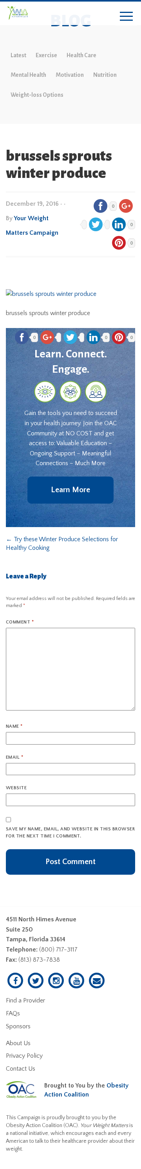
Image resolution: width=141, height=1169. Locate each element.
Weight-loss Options (37, 95)
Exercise (46, 55)
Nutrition (105, 75)
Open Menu (126, 16)
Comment (20, 622)
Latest (18, 55)
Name (14, 726)
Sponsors (18, 1026)
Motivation (70, 75)
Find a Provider (25, 1000)
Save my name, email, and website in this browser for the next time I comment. (70, 832)
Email (14, 757)
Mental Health (28, 75)
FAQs (13, 1013)
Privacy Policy (24, 1055)
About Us (18, 1043)
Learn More (70, 490)
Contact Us (20, 1068)
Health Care (81, 55)
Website (16, 787)
